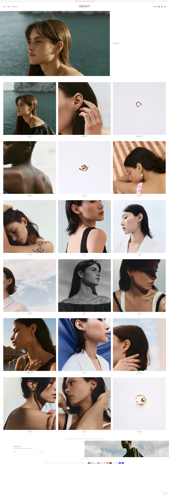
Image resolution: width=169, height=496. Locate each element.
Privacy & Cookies (84, 463)
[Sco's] (84, 285)
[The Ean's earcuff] (29, 344)
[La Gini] (84, 403)
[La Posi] (139, 285)
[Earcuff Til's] (139, 167)
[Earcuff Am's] (84, 108)
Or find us (74, 463)
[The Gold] (29, 167)
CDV (78, 463)
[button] (4, 6)
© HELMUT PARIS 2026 (49, 463)
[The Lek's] (29, 285)
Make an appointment (65, 463)
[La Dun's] (29, 108)
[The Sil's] (84, 167)
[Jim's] (84, 226)
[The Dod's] (29, 226)
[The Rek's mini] (139, 108)
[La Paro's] (139, 403)
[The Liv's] (139, 226)
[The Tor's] (139, 344)
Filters (6, 78)
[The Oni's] (84, 344)
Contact (57, 463)
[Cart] (164, 7)
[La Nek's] (29, 403)
